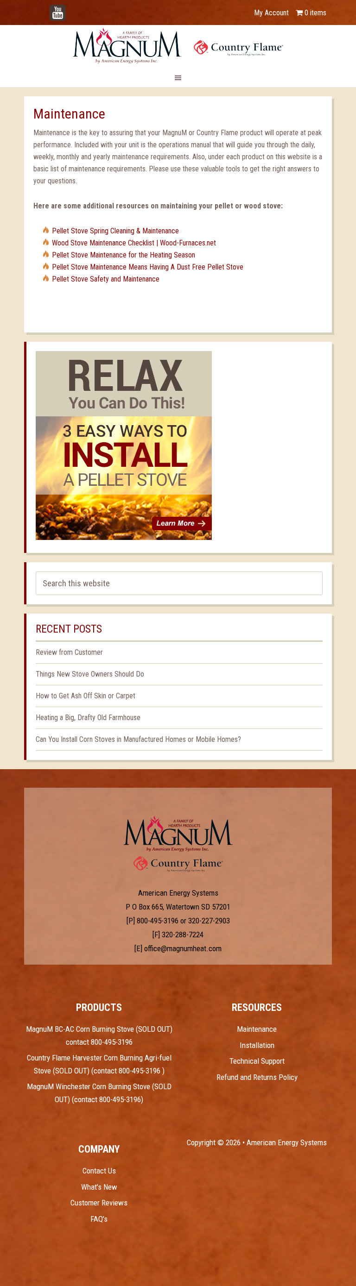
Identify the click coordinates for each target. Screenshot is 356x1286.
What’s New (99, 1187)
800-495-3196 (157, 920)
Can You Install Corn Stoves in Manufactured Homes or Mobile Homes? (138, 739)
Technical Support (257, 1061)
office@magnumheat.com (183, 948)
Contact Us (99, 1170)
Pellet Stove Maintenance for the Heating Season (123, 255)
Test (178, 834)
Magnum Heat (178, 45)
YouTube (71, 8)
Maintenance (257, 1029)
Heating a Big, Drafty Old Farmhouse (88, 717)
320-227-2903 (209, 920)
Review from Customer (69, 652)
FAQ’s (99, 1218)
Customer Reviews (98, 1202)
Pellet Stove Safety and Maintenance (105, 279)
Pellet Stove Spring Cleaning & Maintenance (115, 230)
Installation (257, 1045)
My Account (271, 12)
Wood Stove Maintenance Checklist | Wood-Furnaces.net (134, 242)
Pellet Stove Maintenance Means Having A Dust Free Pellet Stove (147, 267)
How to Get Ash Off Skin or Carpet (85, 695)
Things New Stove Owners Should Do (90, 674)
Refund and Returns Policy (257, 1077)
